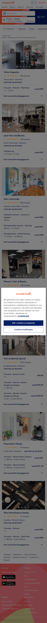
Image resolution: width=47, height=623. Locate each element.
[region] (23, 311)
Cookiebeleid (23, 316)
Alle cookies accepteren (23, 323)
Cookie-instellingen (23, 330)
